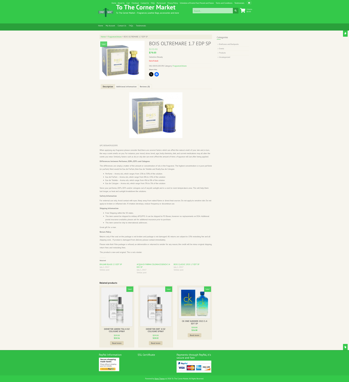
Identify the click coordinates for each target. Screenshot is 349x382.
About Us (121, 3)
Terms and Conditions (224, 3)
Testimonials (239, 3)
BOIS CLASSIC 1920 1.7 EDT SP (186, 264)
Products (222, 53)
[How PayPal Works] (109, 364)
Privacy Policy (173, 3)
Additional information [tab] (126, 86)
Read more (116, 343)
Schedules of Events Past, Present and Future (197, 3)
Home (114, 3)
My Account (161, 3)
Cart (128, 3)
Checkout (135, 3)
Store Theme (160, 379)
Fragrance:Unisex (115, 36)
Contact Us (145, 3)
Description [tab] (108, 86)
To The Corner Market (145, 7)
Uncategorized (224, 57)
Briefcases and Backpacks (229, 44)
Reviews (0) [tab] (145, 86)
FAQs (153, 3)
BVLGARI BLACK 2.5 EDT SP (111, 264)
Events (221, 48)
